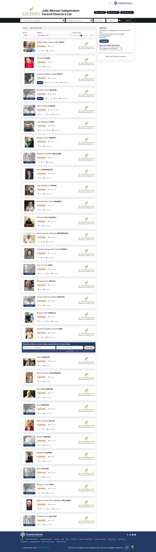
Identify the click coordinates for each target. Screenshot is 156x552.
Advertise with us (61, 541)
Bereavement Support (46, 539)
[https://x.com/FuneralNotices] (127, 535)
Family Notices (24, 541)
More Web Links (127, 12)
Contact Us (74, 539)
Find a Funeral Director (32, 539)
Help (62, 539)
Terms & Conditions (100, 539)
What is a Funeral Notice (86, 539)
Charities (56, 539)
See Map (104, 41)
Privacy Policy (112, 539)
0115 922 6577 (113, 12)
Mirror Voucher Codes (48, 541)
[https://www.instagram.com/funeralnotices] (130, 535)
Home (25, 28)
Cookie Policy (121, 539)
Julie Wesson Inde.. (36, 28)
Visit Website (100, 12)
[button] (63, 20)
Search (128, 20)
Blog (67, 539)
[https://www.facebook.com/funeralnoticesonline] (132, 535)
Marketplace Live (35, 541)
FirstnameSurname (80, 35)
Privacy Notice (70, 351)
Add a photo (29, 98)
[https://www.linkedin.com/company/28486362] (135, 535)
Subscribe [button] (89, 348)
